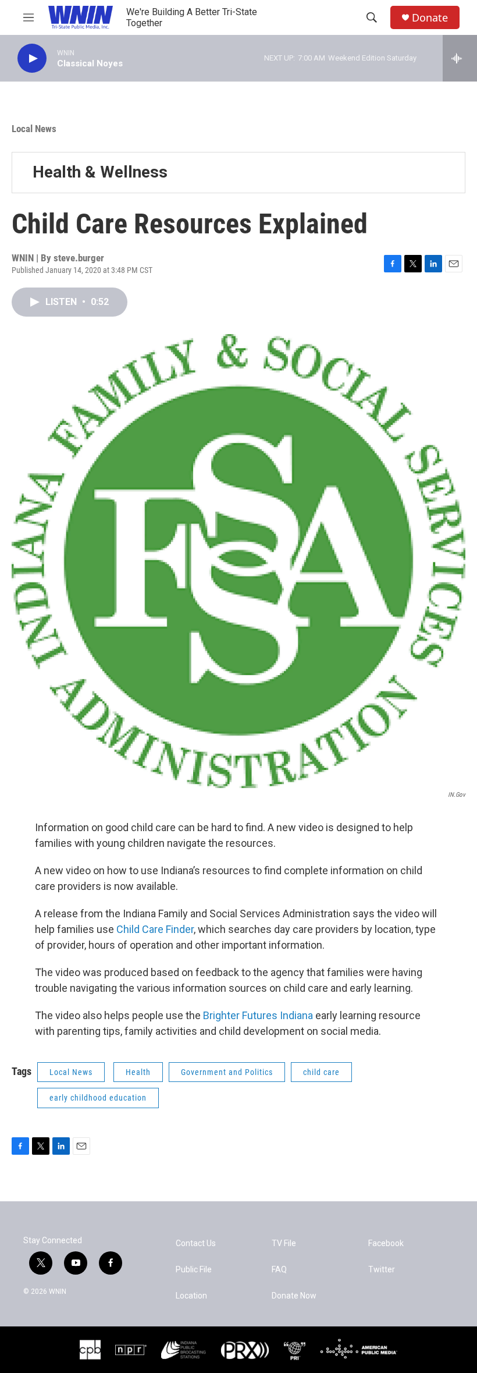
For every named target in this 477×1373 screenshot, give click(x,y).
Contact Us (196, 1243)
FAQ (279, 1269)
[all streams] (460, 58)
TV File (284, 1243)
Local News (34, 128)
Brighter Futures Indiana (259, 1015)
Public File (194, 1269)
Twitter (381, 1269)
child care (321, 1072)
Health (138, 1072)
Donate (430, 18)
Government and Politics (227, 1072)
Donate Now (294, 1296)
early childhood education (98, 1097)
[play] (32, 58)
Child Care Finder (155, 929)
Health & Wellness (100, 172)
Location (191, 1296)
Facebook (386, 1243)
